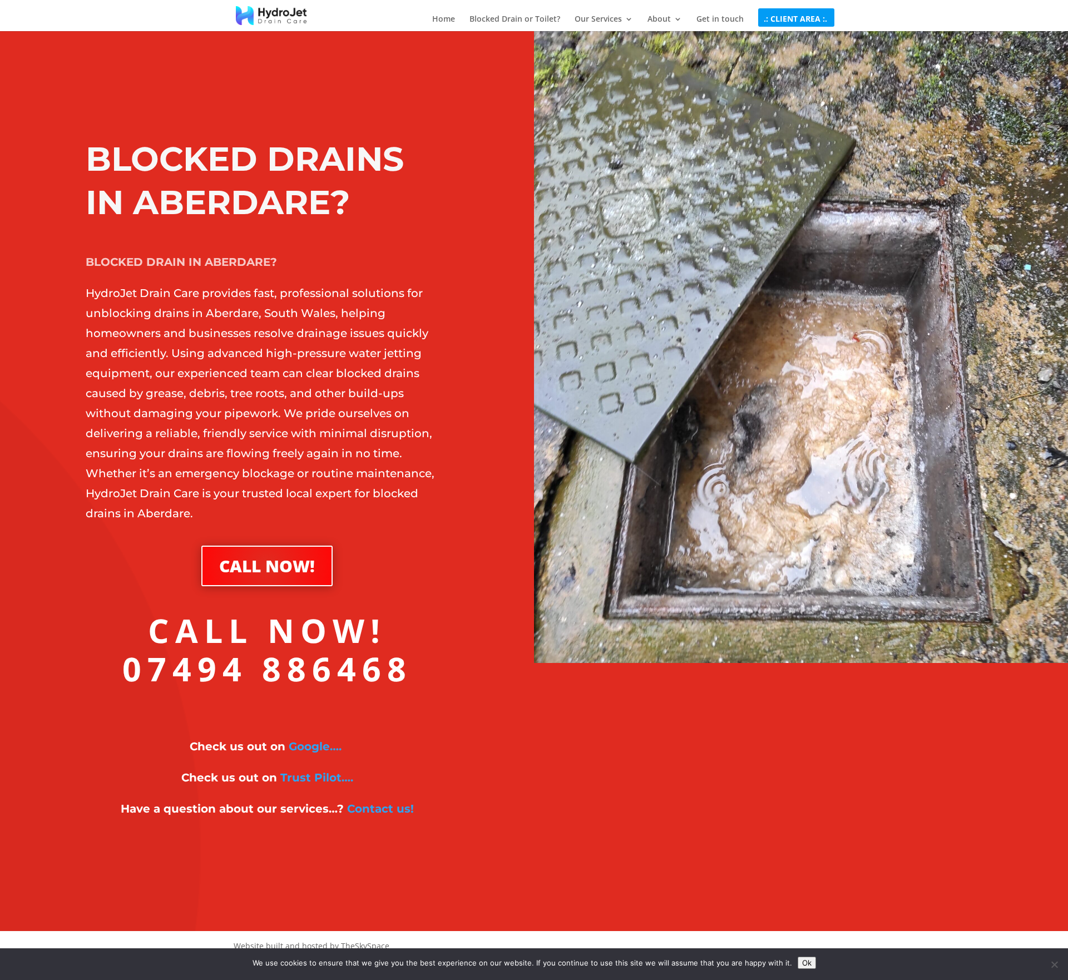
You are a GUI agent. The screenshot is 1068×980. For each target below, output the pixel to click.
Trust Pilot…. (316, 777)
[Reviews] (343, 746)
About (659, 19)
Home (443, 19)
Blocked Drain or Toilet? (514, 19)
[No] (1054, 964)
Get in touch (720, 19)
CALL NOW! (267, 566)
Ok (807, 962)
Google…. (315, 746)
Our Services (598, 19)
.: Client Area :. (795, 19)
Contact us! (380, 808)
